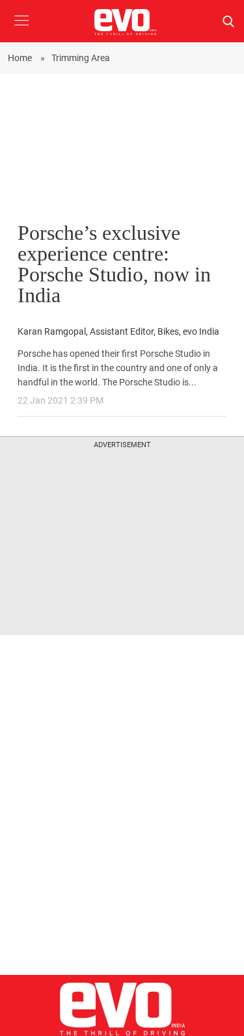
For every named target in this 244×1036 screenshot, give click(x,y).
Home (21, 58)
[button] (21, 30)
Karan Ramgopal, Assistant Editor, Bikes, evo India (118, 331)
